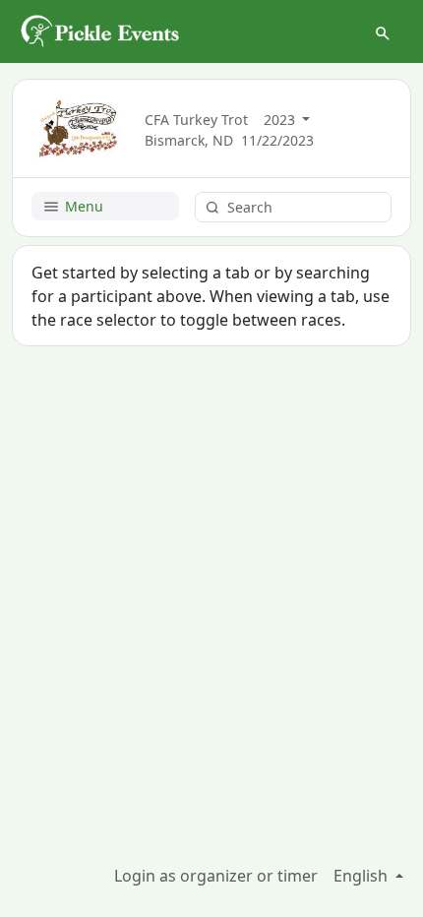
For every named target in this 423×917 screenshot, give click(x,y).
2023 (281, 119)
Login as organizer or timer (216, 875)
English (362, 875)
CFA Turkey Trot (196, 119)
